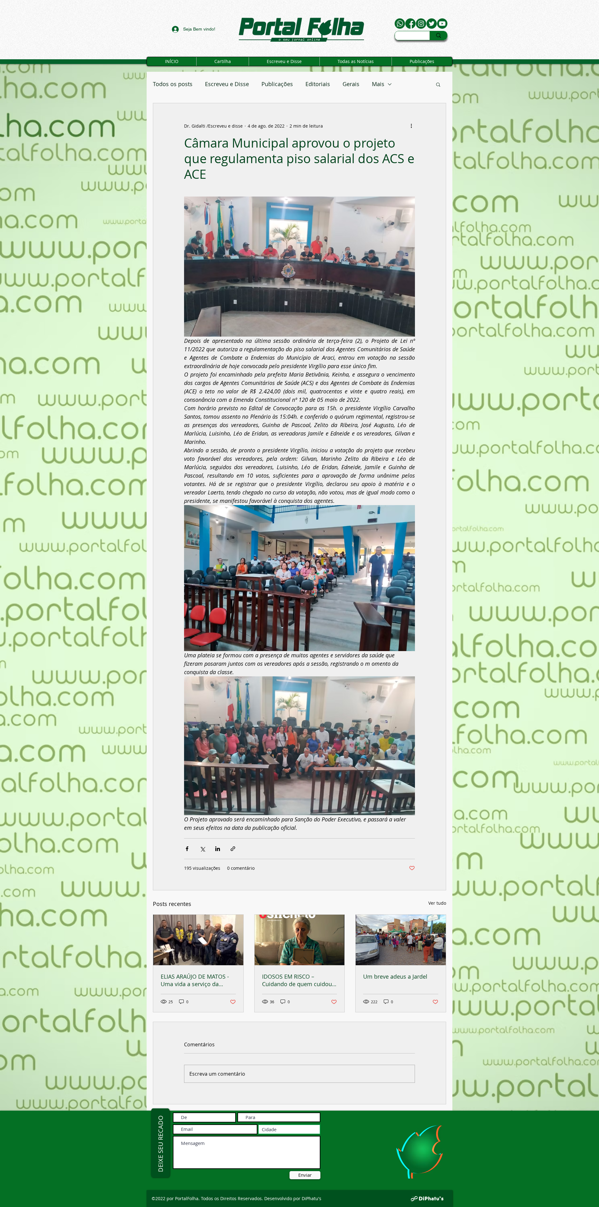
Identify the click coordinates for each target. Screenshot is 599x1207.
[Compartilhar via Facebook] (187, 849)
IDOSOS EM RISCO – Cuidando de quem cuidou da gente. (297, 980)
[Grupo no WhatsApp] (400, 23)
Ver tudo (437, 903)
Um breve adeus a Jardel (395, 976)
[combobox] (289, 1129)
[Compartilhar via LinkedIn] (218, 849)
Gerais (351, 84)
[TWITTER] (431, 23)
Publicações (277, 84)
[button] (438, 84)
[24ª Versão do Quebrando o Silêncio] (300, 940)
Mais (378, 84)
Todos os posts (172, 84)
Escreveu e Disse (227, 84)
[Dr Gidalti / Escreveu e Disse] (442, 23)
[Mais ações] (411, 125)
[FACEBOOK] (410, 23)
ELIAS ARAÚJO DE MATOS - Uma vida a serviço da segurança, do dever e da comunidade (195, 980)
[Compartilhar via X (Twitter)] (202, 849)
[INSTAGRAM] (421, 23)
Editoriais (317, 84)
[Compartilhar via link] (233, 849)
